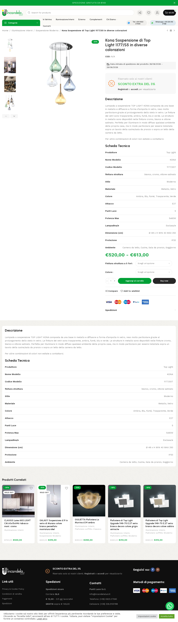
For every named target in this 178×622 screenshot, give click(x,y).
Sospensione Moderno (47, 30)
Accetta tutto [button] (167, 616)
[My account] (157, 12)
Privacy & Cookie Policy (13, 589)
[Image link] (13, 571)
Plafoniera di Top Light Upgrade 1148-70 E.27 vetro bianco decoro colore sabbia (159, 523)
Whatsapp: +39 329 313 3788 (164, 23)
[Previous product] (167, 30)
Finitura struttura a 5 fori (118, 263)
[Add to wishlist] (31, 488)
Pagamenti (7, 599)
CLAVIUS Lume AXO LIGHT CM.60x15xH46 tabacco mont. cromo (17, 523)
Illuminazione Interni (22, 30)
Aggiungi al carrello (135, 281)
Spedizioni (7, 603)
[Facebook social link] (153, 570)
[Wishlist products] (148, 12)
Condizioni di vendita (12, 594)
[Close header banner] (174, 3)
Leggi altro (42, 618)
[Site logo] (12, 12)
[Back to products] (171, 30)
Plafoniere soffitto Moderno (123, 536)
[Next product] (174, 30)
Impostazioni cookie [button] (147, 616)
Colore (108, 272)
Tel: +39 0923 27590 (138, 23)
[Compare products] (140, 12)
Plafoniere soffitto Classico (88, 529)
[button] (6, 116)
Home (5, 30)
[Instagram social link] (158, 570)
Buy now (164, 281)
